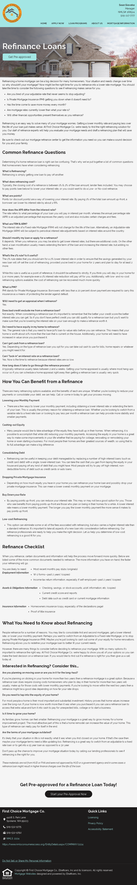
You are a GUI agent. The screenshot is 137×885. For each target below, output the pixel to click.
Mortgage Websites (26, 873)
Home (44, 23)
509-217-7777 (128, 15)
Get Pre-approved (19, 57)
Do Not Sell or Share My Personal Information (26, 860)
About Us (97, 23)
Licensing (93, 817)
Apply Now (57, 23)
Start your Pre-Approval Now (69, 794)
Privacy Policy (95, 823)
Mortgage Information (121, 23)
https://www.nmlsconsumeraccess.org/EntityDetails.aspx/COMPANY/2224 (42, 844)
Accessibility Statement (100, 829)
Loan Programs (78, 23)
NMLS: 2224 (13, 838)
